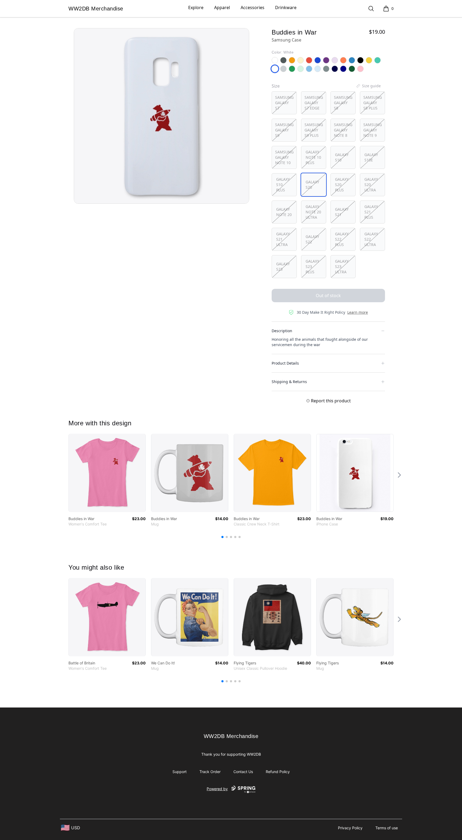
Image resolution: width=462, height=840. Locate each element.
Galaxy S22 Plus (342, 239)
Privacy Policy (350, 828)
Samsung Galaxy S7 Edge (314, 103)
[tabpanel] (161, 116)
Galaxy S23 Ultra (342, 266)
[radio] (284, 102)
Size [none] (276, 86)
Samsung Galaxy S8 (343, 103)
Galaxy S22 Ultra (371, 239)
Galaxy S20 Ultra (371, 184)
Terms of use (386, 828)
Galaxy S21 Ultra (283, 239)
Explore (195, 7)
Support (179, 771)
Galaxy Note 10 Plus (313, 157)
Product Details (285, 363)
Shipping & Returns (289, 381)
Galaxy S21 (342, 212)
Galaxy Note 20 (284, 212)
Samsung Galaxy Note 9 (372, 130)
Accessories (252, 7)
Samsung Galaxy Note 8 (343, 130)
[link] (107, 473)
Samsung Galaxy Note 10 (284, 157)
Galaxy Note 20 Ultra (313, 212)
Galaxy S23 (283, 266)
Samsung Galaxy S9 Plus (314, 130)
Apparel (222, 7)
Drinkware (286, 7)
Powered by (217, 788)
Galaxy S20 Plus (342, 184)
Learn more (357, 312)
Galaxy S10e (371, 157)
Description (282, 330)
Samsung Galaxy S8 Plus (372, 103)
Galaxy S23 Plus (312, 266)
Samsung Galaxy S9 (284, 130)
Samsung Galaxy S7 (284, 103)
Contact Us (243, 771)
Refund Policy (278, 771)
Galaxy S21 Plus (371, 212)
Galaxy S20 (312, 184)
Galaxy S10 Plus (283, 184)
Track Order (210, 771)
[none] (368, 86)
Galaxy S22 (312, 239)
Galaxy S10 (342, 157)
